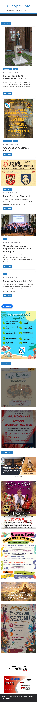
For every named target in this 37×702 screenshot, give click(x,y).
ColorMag (30, 696)
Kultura (16, 141)
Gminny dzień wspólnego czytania (16, 149)
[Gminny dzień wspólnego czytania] (18, 118)
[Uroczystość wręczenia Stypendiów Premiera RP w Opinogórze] (18, 225)
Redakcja (15, 72)
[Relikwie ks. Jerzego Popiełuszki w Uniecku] (18, 46)
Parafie (15, 69)
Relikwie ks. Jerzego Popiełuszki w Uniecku (14, 77)
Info (5, 239)
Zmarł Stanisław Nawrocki (16, 196)
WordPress (7, 698)
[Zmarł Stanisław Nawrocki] (18, 173)
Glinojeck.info (18, 5)
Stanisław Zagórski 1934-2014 (18, 280)
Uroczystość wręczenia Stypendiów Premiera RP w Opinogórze (17, 248)
